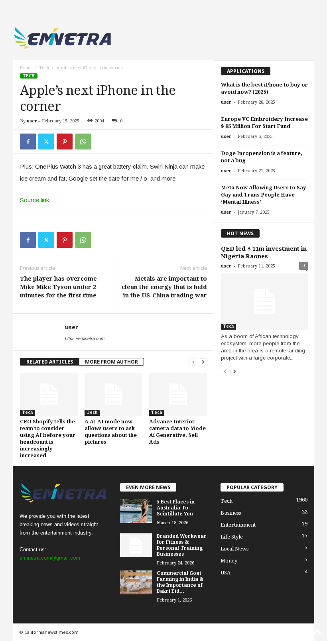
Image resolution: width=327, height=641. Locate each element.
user (32, 121)
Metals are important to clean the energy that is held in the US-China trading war (164, 287)
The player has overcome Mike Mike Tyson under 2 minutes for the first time (58, 287)
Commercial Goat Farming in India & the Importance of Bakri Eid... (180, 582)
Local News (234, 549)
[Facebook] (28, 141)
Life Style (232, 537)
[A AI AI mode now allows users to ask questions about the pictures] (113, 394)
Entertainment (238, 525)
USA (225, 573)
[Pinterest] (65, 141)
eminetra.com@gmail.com (50, 558)
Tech (44, 68)
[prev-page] (193, 362)
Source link (34, 200)
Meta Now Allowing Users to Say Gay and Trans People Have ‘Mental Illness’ (263, 195)
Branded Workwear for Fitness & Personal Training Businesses (182, 545)
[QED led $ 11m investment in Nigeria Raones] (264, 301)
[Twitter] (46, 141)
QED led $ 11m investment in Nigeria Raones (264, 252)
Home (26, 68)
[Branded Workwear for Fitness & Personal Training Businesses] (136, 545)
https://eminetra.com (84, 338)
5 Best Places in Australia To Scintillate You (176, 508)
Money (229, 561)
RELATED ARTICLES (49, 362)
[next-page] (203, 362)
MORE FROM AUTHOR (111, 362)
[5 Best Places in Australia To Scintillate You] (136, 511)
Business (231, 513)
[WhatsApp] (83, 141)
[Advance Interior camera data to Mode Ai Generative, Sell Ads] (178, 394)
